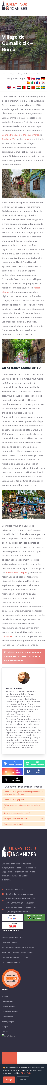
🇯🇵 (14, 87)
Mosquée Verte (31, 134)
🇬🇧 (9, 87)
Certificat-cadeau (10, 942)
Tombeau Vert (9, 139)
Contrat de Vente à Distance (15, 957)
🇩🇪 (43, 78)
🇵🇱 (33, 78)
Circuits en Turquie (16, 572)
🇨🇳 (33, 87)
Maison (5, 996)
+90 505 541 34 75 (14, 889)
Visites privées (8, 1006)
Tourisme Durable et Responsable (17, 952)
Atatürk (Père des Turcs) (13, 937)
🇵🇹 (24, 87)
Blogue (5, 1026)
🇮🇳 (38, 87)
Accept (9, 1080)
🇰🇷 (43, 83)
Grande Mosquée (11, 134)
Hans (26, 139)
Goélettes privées (10, 1011)
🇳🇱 (19, 87)
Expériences (7, 1016)
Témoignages (8, 1021)
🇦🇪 (28, 87)
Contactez (8, 636)
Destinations (7, 1001)
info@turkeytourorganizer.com (20, 894)
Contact (5, 1031)
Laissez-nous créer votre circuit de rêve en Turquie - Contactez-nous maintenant (23, 656)
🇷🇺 (38, 78)
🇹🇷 (28, 78)
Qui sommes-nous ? (11, 962)
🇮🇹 (33, 83)
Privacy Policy (26, 1073)
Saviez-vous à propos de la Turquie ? (18, 947)
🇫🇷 (38, 83)
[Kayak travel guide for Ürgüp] (23, 978)
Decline (23, 1080)
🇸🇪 (43, 87)
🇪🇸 (28, 83)
